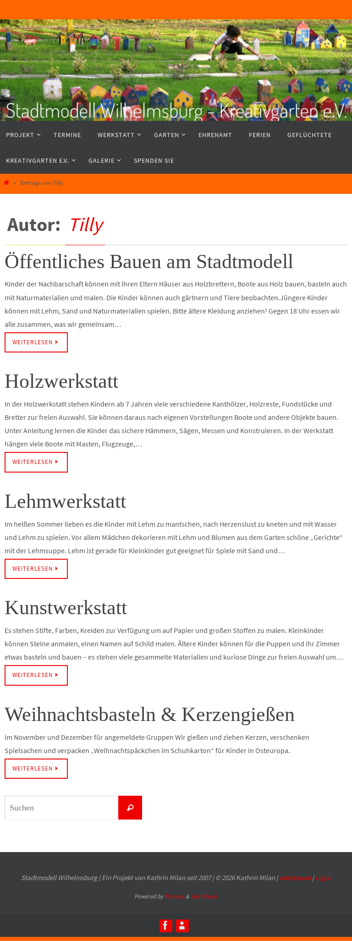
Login (323, 877)
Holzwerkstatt (61, 381)
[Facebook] (165, 925)
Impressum (295, 877)
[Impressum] (182, 925)
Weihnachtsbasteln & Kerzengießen (150, 714)
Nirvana (174, 896)
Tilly (85, 224)
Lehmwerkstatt (65, 501)
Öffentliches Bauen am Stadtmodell (149, 261)
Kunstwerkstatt (66, 607)
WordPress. (204, 896)
